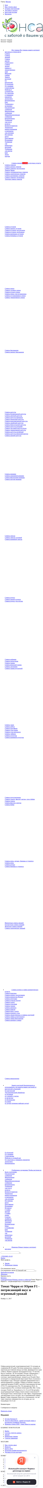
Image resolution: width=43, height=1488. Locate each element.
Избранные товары (11, 1265)
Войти (3, 1272)
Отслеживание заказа (8, 1270)
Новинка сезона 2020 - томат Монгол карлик (20, 1424)
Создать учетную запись (13, 1433)
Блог (6, 5)
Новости (8, 1447)
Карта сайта (9, 1448)
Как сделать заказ (11, 7)
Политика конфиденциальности (16, 1450)
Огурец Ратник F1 (11, 1419)
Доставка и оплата (11, 10)
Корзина (3, 1278)
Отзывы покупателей (12, 9)
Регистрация (9, 1272)
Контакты (8, 14)
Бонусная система (11, 12)
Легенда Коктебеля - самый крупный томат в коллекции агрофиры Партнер (20, 1421)
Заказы (7, 1263)
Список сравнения (11, 1438)
